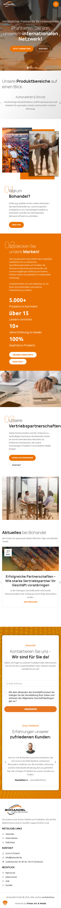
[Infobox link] (30, 103)
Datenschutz (11, 877)
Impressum (10, 873)
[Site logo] (9, 4)
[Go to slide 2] (30, 68)
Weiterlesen (30, 602)
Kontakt (9, 885)
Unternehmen (12, 838)
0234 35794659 (13, 853)
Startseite (10, 834)
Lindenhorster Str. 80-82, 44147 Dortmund (24, 862)
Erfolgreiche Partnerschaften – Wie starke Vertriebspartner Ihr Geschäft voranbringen (30, 580)
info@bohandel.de (14, 857)
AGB (7, 881)
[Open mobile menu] (55, 4)
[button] (5, 762)
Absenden (30, 709)
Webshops (10, 842)
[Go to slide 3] (33, 68)
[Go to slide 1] (27, 68)
